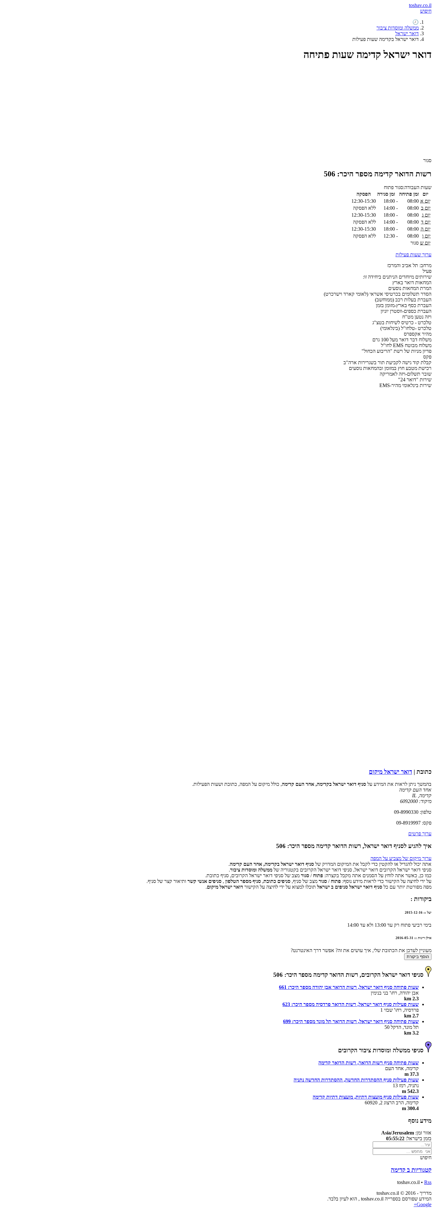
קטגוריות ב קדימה (411, 1170)
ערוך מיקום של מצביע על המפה (400, 858)
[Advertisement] (240, 112)
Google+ (422, 1204)
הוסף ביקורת (418, 956)
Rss (427, 1182)
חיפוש (425, 11)
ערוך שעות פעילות (413, 254)
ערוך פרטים (419, 833)
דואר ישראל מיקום (390, 771)
